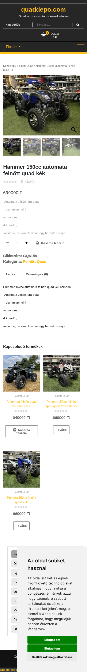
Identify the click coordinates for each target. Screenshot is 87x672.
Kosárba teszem (52, 243)
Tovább (61, 429)
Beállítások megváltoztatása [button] (52, 657)
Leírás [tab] (10, 274)
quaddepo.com (43, 9)
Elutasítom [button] (52, 648)
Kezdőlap (9, 65)
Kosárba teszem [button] (23, 431)
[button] (74, 107)
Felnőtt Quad (25, 65)
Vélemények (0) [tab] (37, 274)
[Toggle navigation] (80, 47)
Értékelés (28, 181)
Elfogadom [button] (52, 639)
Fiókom (12, 47)
